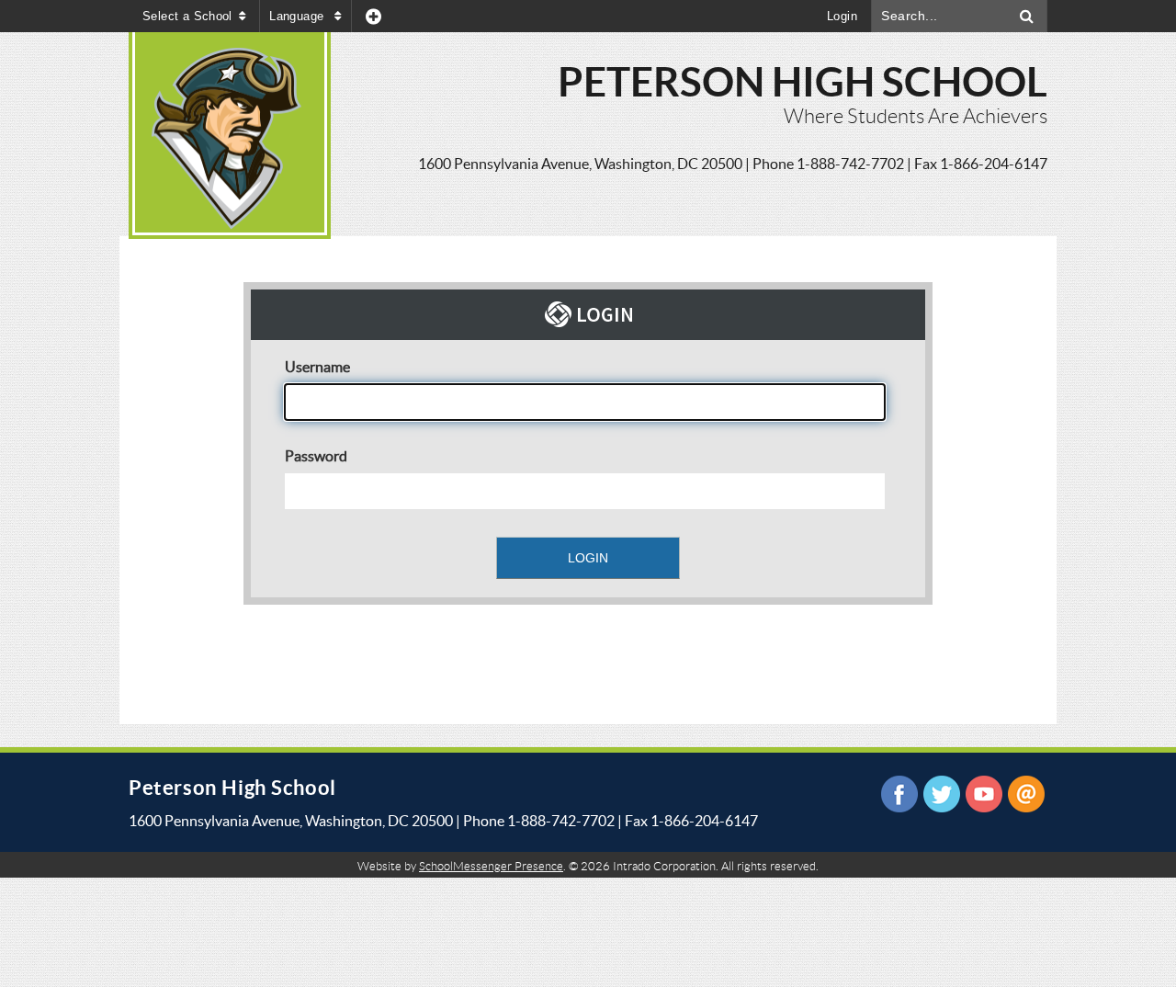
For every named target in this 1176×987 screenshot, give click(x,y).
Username (317, 366)
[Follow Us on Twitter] (941, 794)
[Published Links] (373, 16)
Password (316, 456)
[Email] (1026, 794)
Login (842, 16)
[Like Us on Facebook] (899, 794)
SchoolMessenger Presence (491, 866)
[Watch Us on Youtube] (984, 794)
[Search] (1027, 16)
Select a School (187, 16)
